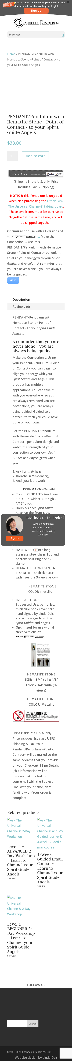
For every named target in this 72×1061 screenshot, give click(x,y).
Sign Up (14, 538)
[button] (43, 529)
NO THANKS (14, 545)
